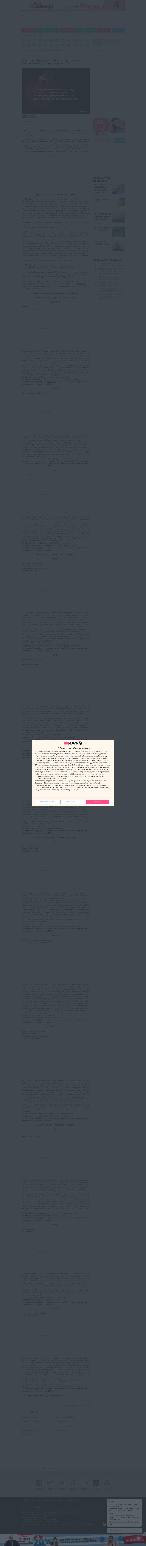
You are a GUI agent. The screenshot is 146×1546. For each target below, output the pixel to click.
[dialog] (73, 773)
